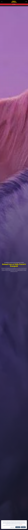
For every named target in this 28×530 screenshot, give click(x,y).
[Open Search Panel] (1, 2)
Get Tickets (13, 4)
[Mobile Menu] (26, 1)
